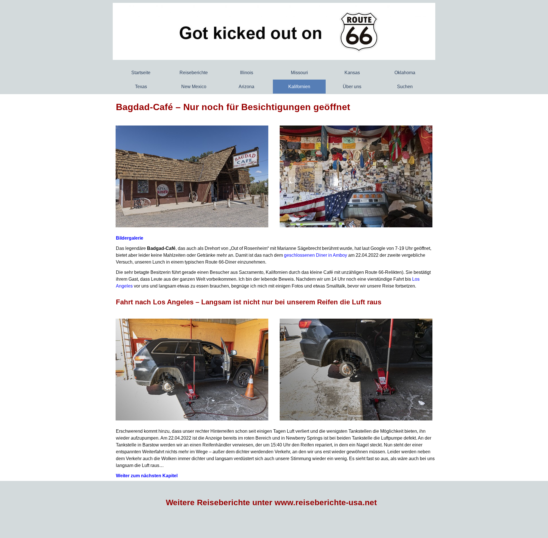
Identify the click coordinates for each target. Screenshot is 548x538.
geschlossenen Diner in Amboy (315, 255)
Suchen (405, 86)
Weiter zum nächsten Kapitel (147, 475)
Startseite (140, 72)
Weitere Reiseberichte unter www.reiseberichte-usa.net (271, 502)
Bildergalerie (129, 238)
